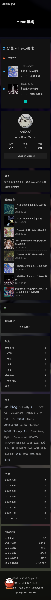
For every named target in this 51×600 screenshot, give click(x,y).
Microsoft (34, 424)
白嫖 (32, 453)
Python (8, 437)
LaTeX (23, 424)
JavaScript (11, 424)
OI (25, 431)
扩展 (36, 448)
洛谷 (18, 453)
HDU (12, 418)
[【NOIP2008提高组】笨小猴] (9, 221)
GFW (39, 412)
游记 (25, 453)
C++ (34, 407)
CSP (6, 412)
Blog (13, 407)
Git (6, 418)
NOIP (7, 431)
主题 (36, 442)
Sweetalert (20, 437)
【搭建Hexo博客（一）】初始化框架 (32, 91)
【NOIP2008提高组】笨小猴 (28, 218)
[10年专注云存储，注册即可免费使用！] (5, 307)
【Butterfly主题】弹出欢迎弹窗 (29, 254)
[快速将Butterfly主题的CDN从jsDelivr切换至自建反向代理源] (9, 292)
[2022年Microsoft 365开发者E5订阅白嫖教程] (9, 244)
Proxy (41, 431)
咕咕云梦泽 (9, 4)
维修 (38, 453)
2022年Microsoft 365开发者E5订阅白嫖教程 (31, 242)
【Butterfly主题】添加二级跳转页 (30, 230)
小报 (30, 448)
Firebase (30, 412)
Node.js (17, 431)
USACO (33, 437)
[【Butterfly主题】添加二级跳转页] (9, 232)
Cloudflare (17, 412)
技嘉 (43, 448)
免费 (42, 442)
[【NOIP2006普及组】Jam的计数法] (9, 209)
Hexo (20, 419)
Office (32, 431)
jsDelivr (20, 442)
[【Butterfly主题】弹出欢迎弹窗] (9, 256)
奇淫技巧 (21, 448)
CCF (41, 407)
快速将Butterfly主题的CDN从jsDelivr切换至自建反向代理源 (31, 290)
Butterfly (24, 407)
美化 (7, 460)
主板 (29, 442)
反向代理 (9, 448)
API (6, 407)
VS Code (9, 442)
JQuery (30, 418)
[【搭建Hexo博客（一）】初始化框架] (13, 89)
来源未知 (9, 453)
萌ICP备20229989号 (25, 592)
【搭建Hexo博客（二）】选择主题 (30, 74)
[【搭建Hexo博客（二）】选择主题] (13, 71)
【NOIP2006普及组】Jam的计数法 (30, 206)
